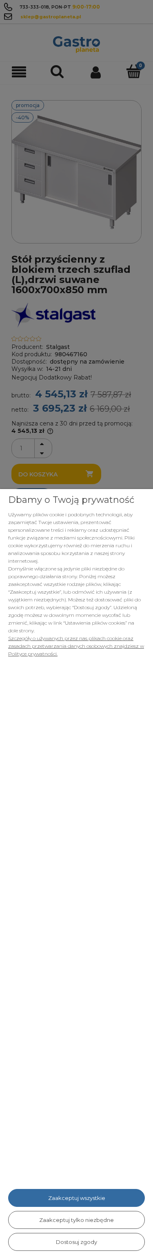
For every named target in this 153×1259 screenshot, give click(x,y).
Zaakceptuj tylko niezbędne (76, 1220)
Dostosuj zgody (76, 1242)
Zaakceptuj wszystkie (76, 1198)
